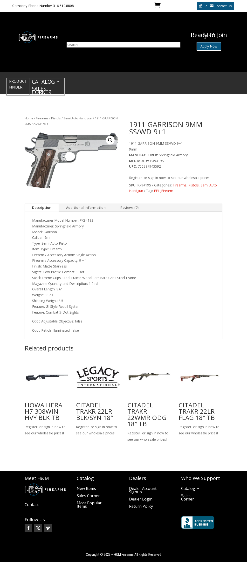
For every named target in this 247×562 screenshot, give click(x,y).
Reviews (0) (129, 207)
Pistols (56, 118)
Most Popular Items (89, 505)
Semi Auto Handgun (77, 118)
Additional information (86, 207)
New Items (86, 489)
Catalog (43, 82)
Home (29, 118)
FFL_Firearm (163, 190)
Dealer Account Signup (143, 490)
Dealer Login (140, 499)
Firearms (42, 118)
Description (41, 207)
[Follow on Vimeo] (48, 528)
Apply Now (208, 46)
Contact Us (223, 6)
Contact (32, 505)
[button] (110, 140)
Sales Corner (41, 91)
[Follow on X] (38, 528)
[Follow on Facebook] (28, 528)
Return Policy (141, 507)
